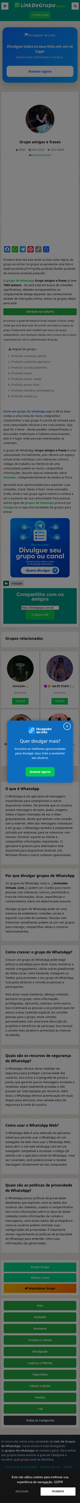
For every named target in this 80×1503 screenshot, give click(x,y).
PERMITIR (58, 1491)
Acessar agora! (40, 772)
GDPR (58, 1482)
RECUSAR (22, 1491)
